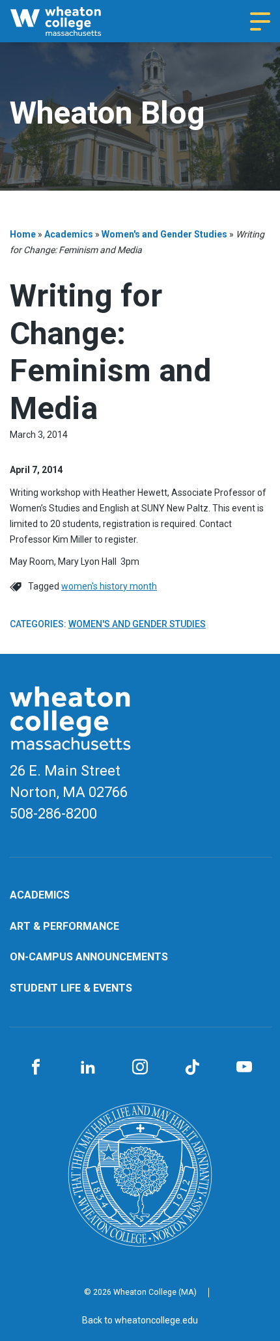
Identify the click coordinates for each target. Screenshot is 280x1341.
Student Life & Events (71, 988)
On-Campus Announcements (89, 957)
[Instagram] (140, 1067)
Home (23, 234)
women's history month (109, 586)
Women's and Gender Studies (164, 234)
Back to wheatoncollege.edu (140, 1320)
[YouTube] (244, 1067)
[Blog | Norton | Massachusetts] (68, 21)
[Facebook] (36, 1067)
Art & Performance (64, 926)
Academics (68, 234)
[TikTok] (192, 1067)
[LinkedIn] (88, 1067)
